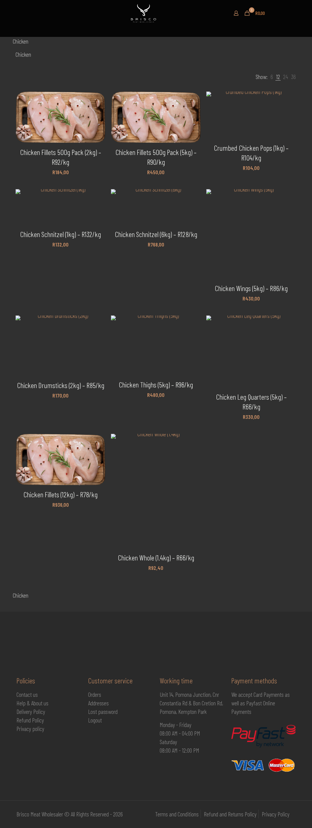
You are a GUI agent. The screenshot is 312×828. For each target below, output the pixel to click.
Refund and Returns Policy (230, 814)
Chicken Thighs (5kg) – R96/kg (156, 384)
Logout (95, 720)
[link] (272, 76)
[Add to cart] (96, 100)
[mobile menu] (21, 5)
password (108, 711)
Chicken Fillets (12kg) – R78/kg (60, 494)
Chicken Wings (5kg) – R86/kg (251, 288)
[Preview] (96, 139)
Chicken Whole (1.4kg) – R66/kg (156, 557)
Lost (93, 711)
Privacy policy (30, 728)
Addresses (98, 703)
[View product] (96, 113)
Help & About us (32, 703)
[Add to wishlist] (96, 126)
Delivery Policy (30, 711)
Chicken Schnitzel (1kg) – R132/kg (60, 234)
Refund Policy (30, 720)
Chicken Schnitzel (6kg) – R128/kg (156, 234)
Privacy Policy (275, 814)
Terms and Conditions (177, 814)
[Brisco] (153, 13)
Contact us (27, 694)
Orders (94, 694)
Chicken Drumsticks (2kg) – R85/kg (60, 385)
